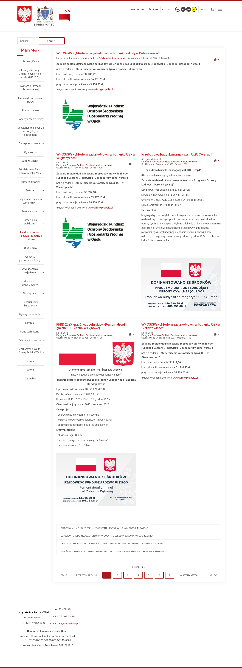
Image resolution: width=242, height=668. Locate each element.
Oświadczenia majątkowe (30, 270)
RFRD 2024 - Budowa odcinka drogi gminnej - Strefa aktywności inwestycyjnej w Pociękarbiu (112, 543)
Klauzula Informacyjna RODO (30, 100)
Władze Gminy (30, 160)
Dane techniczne (29, 331)
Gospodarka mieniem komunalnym (30, 201)
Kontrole (30, 323)
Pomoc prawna (30, 110)
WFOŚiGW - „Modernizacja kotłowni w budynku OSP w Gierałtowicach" (180, 326)
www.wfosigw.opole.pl (100, 89)
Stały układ (213, 9)
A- (149, 9)
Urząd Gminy (30, 248)
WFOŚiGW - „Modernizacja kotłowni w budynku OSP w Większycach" (95, 156)
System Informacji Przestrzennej (30, 87)
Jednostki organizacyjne (30, 283)
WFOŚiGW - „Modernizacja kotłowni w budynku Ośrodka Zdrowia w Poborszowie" (107, 535)
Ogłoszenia (30, 152)
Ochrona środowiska (29, 340)
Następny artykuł (189, 575)
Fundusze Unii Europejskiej (30, 304)
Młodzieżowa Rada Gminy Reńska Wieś (30, 171)
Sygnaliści (30, 378)
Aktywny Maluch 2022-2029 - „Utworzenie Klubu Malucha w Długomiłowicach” (105, 528)
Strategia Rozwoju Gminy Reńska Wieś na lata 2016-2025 (30, 74)
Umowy (30, 361)
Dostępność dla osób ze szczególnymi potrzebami (31, 131)
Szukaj (52, 40)
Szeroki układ (220, 9)
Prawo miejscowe (30, 181)
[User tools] (216, 59)
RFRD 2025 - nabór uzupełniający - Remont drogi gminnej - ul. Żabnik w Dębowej (90, 326)
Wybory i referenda (29, 314)
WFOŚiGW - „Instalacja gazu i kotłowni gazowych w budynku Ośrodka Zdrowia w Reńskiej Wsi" (114, 551)
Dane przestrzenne (30, 143)
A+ (156, 9)
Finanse (30, 190)
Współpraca (29, 293)
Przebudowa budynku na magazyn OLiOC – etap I (176, 154)
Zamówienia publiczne (30, 222)
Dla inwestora (29, 211)
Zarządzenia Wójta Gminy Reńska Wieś (30, 351)
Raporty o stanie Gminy (31, 119)
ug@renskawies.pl (68, 623)
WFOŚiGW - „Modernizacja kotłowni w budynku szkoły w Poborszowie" (107, 53)
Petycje (30, 369)
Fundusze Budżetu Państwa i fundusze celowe (102, 58)
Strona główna (30, 61)
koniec (213, 575)
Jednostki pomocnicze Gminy (30, 258)
